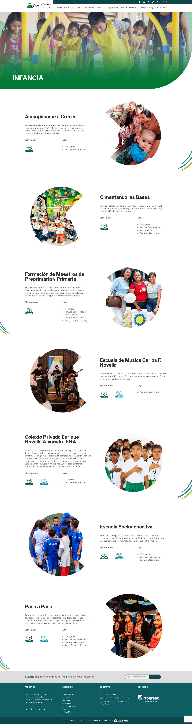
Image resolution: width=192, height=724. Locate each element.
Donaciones (100, 8)
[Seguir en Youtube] (148, 2)
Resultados (89, 8)
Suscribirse (155, 677)
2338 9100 (106, 694)
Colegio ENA (153, 8)
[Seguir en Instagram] (144, 2)
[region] (96, 50)
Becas (143, 8)
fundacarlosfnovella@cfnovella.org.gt (116, 698)
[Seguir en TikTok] (153, 2)
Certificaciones (132, 8)
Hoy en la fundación (116, 8)
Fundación (76, 8)
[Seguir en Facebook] (139, 2)
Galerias (163, 8)
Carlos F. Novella (62, 8)
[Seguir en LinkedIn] (157, 2)
